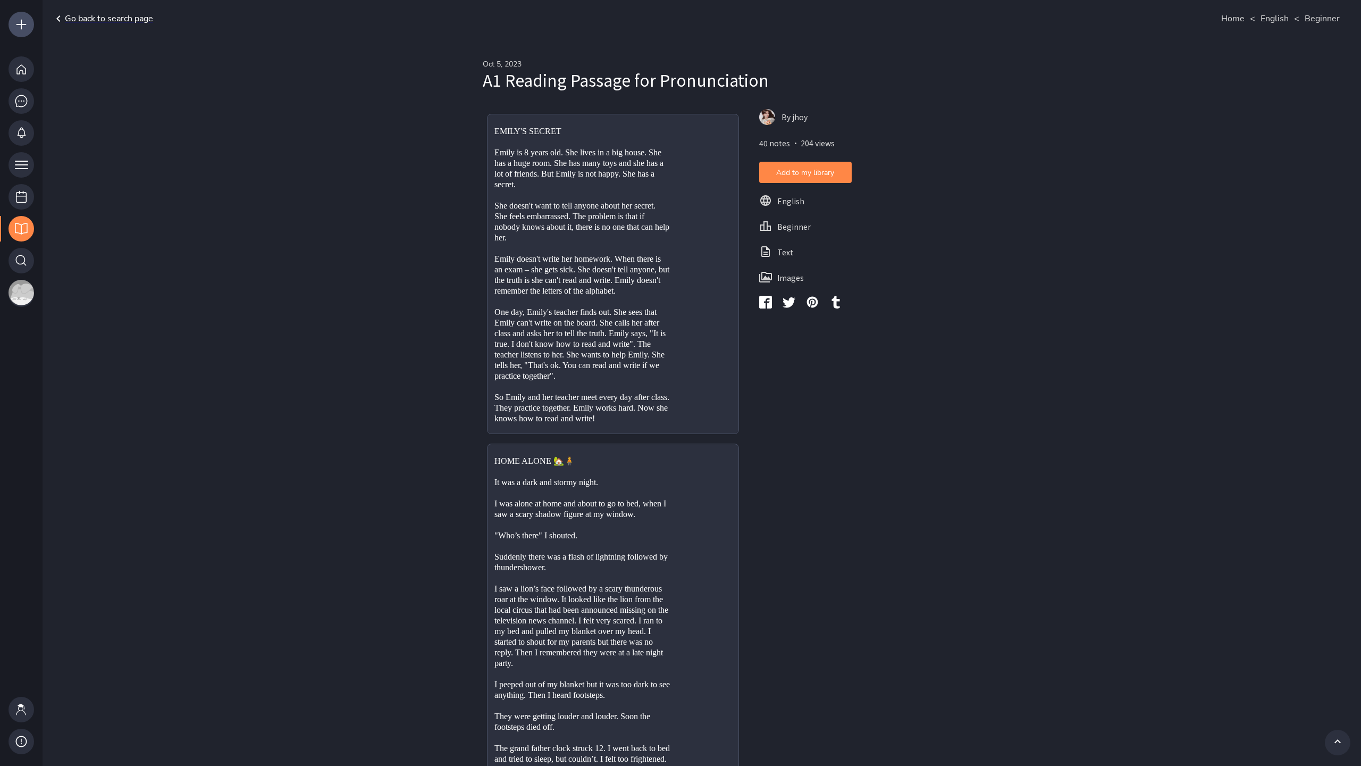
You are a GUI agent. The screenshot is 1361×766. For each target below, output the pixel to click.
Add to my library (805, 173)
